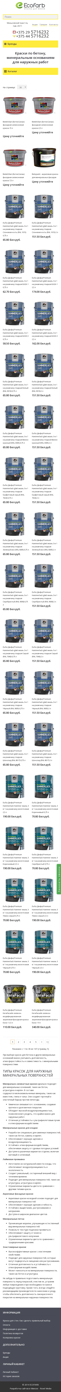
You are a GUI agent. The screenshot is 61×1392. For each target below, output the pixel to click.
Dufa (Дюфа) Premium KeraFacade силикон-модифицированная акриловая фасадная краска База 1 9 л (45, 1016)
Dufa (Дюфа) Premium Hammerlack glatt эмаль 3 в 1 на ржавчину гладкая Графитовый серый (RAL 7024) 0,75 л (15, 491)
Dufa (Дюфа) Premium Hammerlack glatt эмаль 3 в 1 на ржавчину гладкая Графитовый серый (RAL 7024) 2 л (44, 491)
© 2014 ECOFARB (30, 1384)
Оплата (6, 1325)
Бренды (6, 1352)
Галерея (43, 24)
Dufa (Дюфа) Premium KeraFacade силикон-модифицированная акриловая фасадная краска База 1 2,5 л (16, 1016)
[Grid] (4, 81)
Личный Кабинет (11, 1372)
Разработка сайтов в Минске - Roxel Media (30, 1388)
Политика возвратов (13, 1333)
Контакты (53, 24)
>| (47, 1042)
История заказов (11, 1376)
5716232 (32, 32)
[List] (8, 81)
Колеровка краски (11, 1337)
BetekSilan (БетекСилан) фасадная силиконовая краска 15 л (13, 124)
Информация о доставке (15, 1329)
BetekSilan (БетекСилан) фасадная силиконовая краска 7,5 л (13, 177)
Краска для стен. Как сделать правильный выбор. (27, 1320)
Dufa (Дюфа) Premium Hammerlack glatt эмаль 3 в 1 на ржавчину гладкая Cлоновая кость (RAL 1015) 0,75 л (15, 229)
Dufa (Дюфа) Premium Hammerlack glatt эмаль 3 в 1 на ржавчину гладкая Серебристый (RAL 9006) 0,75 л (15, 598)
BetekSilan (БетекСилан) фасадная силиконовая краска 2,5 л (42, 124)
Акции (35, 24)
